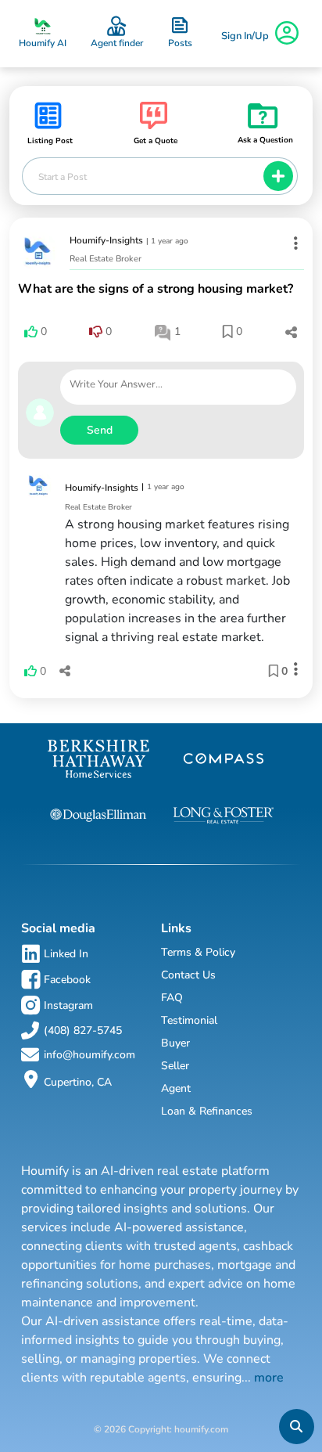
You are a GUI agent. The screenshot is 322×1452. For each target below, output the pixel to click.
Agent (176, 1088)
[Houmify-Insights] (37, 251)
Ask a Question (265, 140)
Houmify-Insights (106, 240)
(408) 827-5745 (83, 1030)
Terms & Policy (198, 952)
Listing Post (50, 140)
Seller (175, 1065)
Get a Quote (155, 140)
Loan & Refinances (206, 1111)
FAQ (172, 997)
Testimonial (189, 1020)
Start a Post (62, 177)
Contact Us (188, 974)
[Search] (296, 1426)
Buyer (175, 1043)
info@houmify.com (89, 1054)
